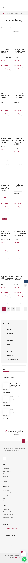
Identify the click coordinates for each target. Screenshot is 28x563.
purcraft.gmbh (15, 431)
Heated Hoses (10, 337)
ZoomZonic (17, 557)
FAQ (4, 479)
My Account (6, 490)
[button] (7, 75)
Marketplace (10, 340)
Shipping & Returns (8, 514)
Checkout (5, 500)
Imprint (4, 519)
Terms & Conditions (8, 512)
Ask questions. (5, 68)
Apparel (9, 329)
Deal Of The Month (8, 471)
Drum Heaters (10, 333)
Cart (4, 498)
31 (25, 309)
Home (4, 13)
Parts (8, 344)
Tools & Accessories (12, 359)
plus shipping (6, 392)
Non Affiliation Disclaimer (9, 517)
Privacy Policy (6, 509)
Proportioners (10, 348)
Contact (5, 481)
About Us (5, 476)
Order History (6, 495)
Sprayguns (10, 355)
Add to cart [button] (22, 69)
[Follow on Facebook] (4, 458)
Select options (9, 69)
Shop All (5, 473)
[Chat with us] (24, 559)
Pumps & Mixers (11, 351)
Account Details (7, 493)
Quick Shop (6, 468)
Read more (22, 296)
